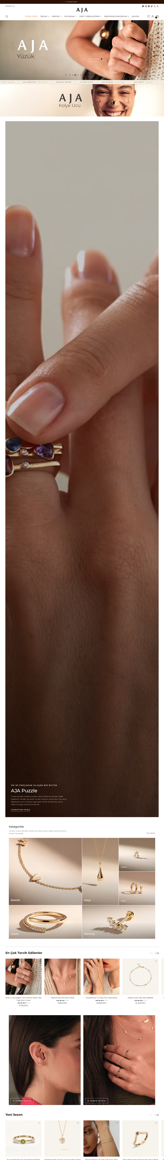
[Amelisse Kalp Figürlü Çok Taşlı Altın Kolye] (62, 1138)
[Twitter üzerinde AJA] (155, 6)
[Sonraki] (101, 2)
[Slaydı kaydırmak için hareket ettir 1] (70, 75)
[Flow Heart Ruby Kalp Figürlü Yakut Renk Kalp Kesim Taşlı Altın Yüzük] (140, 1138)
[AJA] (82, 10)
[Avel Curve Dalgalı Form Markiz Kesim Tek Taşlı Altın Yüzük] (23, 977)
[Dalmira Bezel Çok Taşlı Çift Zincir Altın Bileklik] (101, 1138)
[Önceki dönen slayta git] (66, 75)
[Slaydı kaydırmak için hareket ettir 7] (86, 75)
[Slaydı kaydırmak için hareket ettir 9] (91, 75)
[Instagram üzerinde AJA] (146, 6)
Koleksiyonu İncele (20, 810)
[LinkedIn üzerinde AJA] (149, 6)
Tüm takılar (150, 833)
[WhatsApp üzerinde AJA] (158, 6)
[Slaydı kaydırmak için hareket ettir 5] (80, 75)
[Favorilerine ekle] (39, 961)
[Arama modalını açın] (6, 16)
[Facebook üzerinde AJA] (143, 6)
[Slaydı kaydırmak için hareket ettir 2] (72, 75)
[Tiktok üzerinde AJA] (152, 6)
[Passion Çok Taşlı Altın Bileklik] (140, 977)
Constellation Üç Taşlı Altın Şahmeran (101, 998)
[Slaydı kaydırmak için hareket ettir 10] (94, 75)
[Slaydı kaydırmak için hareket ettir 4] (78, 75)
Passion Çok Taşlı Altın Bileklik (140, 998)
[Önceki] (62, 2)
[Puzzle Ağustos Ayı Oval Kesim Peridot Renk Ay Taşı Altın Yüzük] (23, 1138)
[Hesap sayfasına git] (152, 16)
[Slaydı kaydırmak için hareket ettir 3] (75, 75)
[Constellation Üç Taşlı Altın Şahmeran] (101, 977)
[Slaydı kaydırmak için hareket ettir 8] (88, 75)
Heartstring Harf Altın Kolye (62, 998)
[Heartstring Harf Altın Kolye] (62, 977)
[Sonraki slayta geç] (98, 75)
